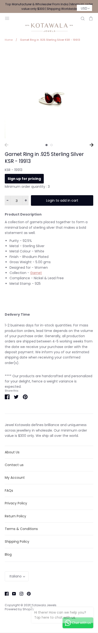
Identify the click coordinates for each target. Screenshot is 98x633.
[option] (49, 93)
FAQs (9, 490)
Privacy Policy (16, 503)
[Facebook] (5, 593)
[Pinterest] (27, 593)
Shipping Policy (17, 541)
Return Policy (15, 516)
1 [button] (46, 145)
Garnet (36, 272)
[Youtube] (12, 593)
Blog (8, 554)
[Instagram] (19, 593)
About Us (12, 452)
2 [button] (51, 145)
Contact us (14, 464)
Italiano (16, 576)
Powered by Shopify (19, 609)
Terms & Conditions (21, 528)
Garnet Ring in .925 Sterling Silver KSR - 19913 (44, 158)
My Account (15, 477)
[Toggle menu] (7, 17)
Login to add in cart (62, 200)
